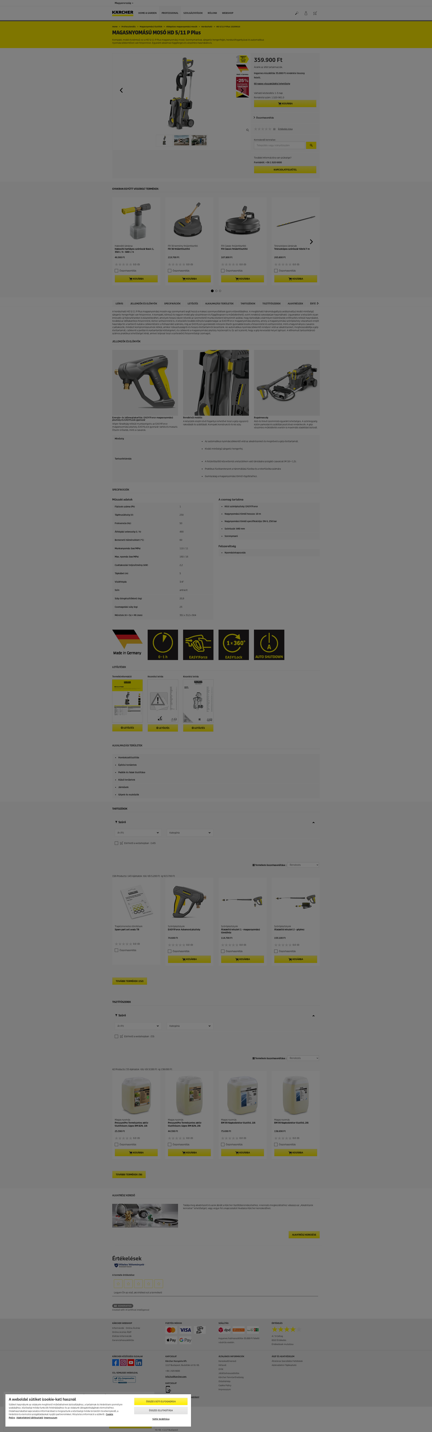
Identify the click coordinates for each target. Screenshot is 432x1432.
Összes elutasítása (161, 1410)
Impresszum (50, 1417)
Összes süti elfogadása (161, 1401)
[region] (98, 1410)
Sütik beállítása (160, 1419)
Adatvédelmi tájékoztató (29, 1417)
